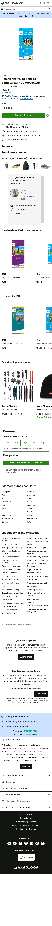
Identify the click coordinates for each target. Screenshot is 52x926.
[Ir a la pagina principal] (4, 625)
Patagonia (6, 492)
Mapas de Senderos (24, 624)
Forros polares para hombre (10, 561)
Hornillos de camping (10, 580)
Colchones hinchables (11, 569)
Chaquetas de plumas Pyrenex (36, 552)
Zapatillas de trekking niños (13, 603)
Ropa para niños (8, 613)
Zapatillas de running (10, 596)
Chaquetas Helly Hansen (37, 557)
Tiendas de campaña (11, 566)
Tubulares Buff (33, 602)
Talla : (4, 103)
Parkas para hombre (10, 557)
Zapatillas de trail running (12, 593)
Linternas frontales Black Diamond (37, 565)
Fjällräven (31, 492)
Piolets (4, 586)
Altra (4, 508)
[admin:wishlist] (47, 115)
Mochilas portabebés (10, 610)
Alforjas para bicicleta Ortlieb (36, 594)
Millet (4, 512)
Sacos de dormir (8, 576)
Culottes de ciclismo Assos (38, 576)
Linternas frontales (9, 573)
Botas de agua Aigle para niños (37, 543)
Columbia (31, 495)
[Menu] (2, 9)
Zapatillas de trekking (10, 590)
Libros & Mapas (11, 624)
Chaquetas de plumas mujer (11, 540)
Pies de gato (7, 600)
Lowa (4, 505)
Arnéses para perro (35, 586)
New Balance (32, 512)
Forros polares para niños (37, 538)
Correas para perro (35, 590)
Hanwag (30, 515)
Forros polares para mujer (12, 548)
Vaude (30, 502)
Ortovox (5, 495)
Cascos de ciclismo (10, 606)
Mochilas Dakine (34, 573)
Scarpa (30, 498)
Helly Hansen (7, 519)
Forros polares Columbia (37, 560)
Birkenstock (32, 519)
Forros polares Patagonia (37, 548)
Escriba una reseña (9, 86)
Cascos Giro (32, 580)
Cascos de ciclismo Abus (37, 606)
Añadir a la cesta (23, 115)
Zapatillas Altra (33, 599)
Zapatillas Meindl (34, 569)
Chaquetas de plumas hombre (11, 552)
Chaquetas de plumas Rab (38, 583)
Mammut (31, 505)
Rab (3, 498)
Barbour (5, 522)
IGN (4, 75)
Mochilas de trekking (10, 583)
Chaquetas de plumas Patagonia (36, 610)
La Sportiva (6, 502)
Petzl (29, 522)
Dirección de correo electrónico (26, 689)
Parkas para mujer (9, 544)
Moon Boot (6, 515)
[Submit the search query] (49, 9)
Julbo (29, 508)
